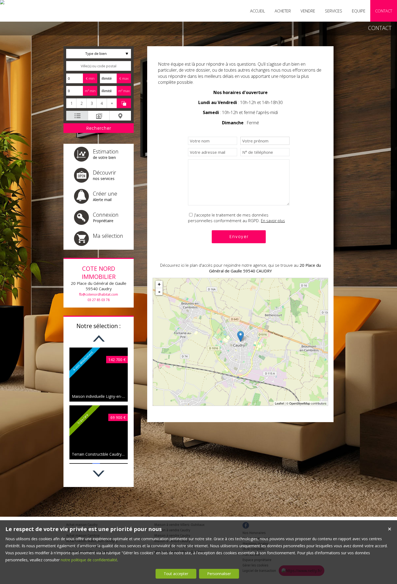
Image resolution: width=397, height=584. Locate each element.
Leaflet (279, 403)
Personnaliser (219, 573)
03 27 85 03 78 (99, 300)
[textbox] (98, 66)
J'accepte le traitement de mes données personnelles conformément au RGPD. (228, 217)
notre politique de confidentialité (89, 559)
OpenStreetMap (299, 403)
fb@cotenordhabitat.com (98, 294)
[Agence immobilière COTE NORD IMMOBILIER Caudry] (2, 2)
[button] (71, 103)
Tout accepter (176, 573)
